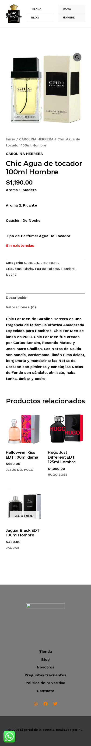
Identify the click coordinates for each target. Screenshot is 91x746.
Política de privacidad (45, 683)
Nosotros (45, 667)
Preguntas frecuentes (45, 675)
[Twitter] (55, 704)
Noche (11, 274)
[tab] (45, 298)
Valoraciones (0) (21, 307)
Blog (35, 17)
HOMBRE (69, 17)
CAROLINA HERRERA (36, 139)
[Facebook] (45, 704)
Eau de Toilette (47, 269)
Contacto (45, 691)
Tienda (36, 9)
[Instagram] (36, 704)
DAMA (67, 9)
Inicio (10, 139)
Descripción (17, 297)
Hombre (68, 269)
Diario (28, 269)
